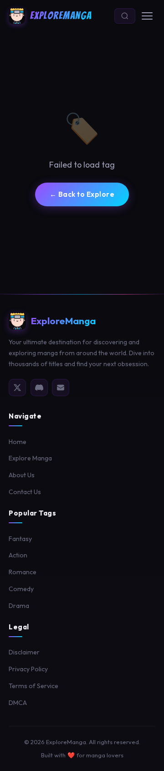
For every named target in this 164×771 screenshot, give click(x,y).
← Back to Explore (82, 194)
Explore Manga (30, 458)
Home (17, 442)
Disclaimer (24, 652)
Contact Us (25, 492)
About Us (22, 475)
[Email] (60, 387)
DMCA (18, 703)
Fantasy (20, 539)
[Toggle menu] (147, 16)
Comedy (21, 589)
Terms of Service (33, 686)
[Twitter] (17, 387)
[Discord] (39, 387)
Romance (22, 572)
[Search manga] (124, 16)
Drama (19, 606)
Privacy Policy (28, 669)
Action (18, 555)
